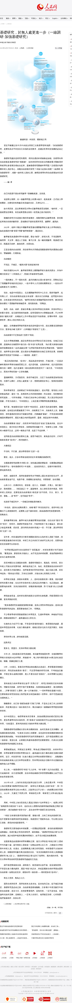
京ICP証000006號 (27, 987)
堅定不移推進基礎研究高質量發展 (11, 926)
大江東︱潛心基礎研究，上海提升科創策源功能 (16, 938)
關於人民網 (14, 966)
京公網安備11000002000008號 (41, 987)
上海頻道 (9, 24)
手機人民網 (19, 958)
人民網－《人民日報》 (26, 48)
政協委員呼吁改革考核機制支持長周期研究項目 (16, 930)
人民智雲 (42, 958)
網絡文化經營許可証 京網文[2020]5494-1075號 (36, 985)
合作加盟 (40, 966)
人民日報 (3, 958)
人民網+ (11, 958)
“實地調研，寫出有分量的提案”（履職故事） (46, 930)
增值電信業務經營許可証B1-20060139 (35, 980)
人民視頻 (34, 958)
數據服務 (53, 966)
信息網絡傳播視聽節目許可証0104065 (11, 985)
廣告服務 (34, 966)
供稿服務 (47, 966)
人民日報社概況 (5, 966)
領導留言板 (27, 958)
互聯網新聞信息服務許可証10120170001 (11, 980)
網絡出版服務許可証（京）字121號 (61, 985)
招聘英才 (27, 966)
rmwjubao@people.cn (61, 976)
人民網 (2, 24)
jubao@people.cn (54, 972)
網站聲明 (60, 966)
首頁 (1, 18)
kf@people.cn (19, 976)
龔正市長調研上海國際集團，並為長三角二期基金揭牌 (49, 926)
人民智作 (50, 958)
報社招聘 (21, 966)
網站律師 (66, 966)
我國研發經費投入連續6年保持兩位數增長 (14, 934)
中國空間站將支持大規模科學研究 (42, 938)
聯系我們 (38, 969)
